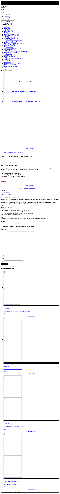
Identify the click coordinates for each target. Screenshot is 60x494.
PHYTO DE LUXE (10, 37)
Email (2, 261)
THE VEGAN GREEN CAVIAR (14, 40)
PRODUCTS (7, 153)
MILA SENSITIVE (10, 45)
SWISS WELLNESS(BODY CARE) (14, 58)
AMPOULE (6, 27)
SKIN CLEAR (7, 56)
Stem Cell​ (6, 59)
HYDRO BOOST (10, 49)
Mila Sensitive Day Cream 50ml (20, 81)
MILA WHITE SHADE (12, 56)
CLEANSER (9, 17)
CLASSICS (9, 54)
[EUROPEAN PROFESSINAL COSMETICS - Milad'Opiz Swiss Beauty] (5, 9)
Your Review (4, 255)
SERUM (8, 21)
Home (2, 153)
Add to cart (3, 181)
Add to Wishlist (30, 148)
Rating (2, 229)
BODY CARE (9, 31)
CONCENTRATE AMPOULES (14, 41)
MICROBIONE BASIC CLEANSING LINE (16, 51)
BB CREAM (7, 28)
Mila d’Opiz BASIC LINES (10, 42)
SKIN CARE (6, 55)
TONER (6, 67)
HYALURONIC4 (8, 39)
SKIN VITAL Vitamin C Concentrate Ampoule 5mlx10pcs (26, 101)
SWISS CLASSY (7, 62)
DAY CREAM (9, 24)
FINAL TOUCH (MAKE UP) (11, 38)
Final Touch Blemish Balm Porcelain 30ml (22, 91)
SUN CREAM (9, 28)
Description (6, 190)
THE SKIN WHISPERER (12, 35)
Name (2, 258)
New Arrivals (7, 15)
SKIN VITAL (9, 55)
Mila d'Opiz (7, 45)
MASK (5, 42)
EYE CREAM (9, 23)
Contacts (6, 4)
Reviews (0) (6, 192)
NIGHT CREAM (10, 26)
